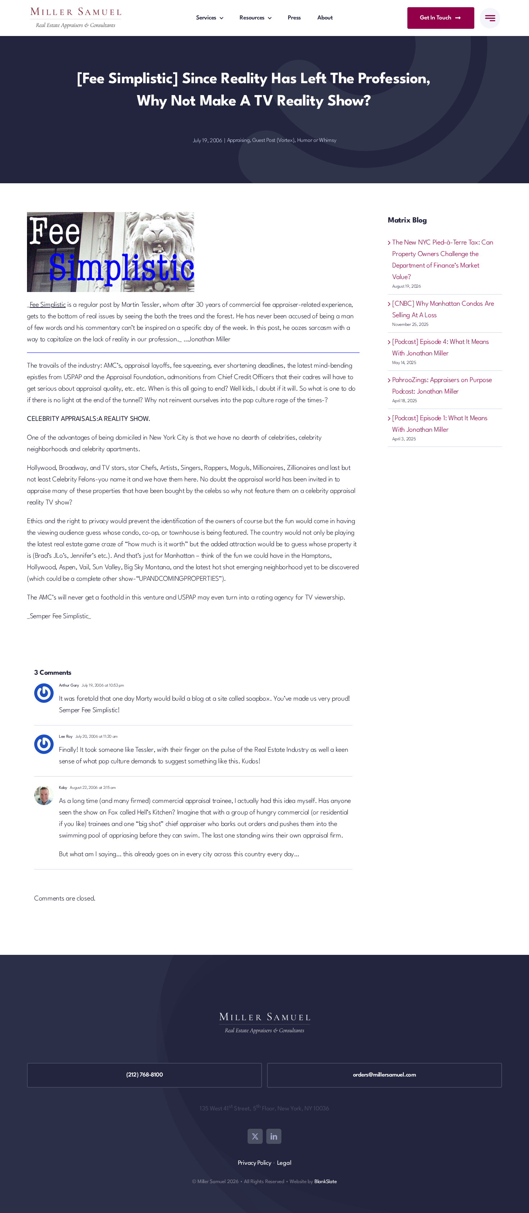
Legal (284, 1163)
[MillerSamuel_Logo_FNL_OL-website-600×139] (75, 11)
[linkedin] (273, 1136)
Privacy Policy (254, 1163)
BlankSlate (326, 1181)
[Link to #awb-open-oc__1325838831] (490, 18)
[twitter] (255, 1136)
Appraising (238, 140)
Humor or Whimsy (316, 140)
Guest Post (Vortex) (273, 140)
